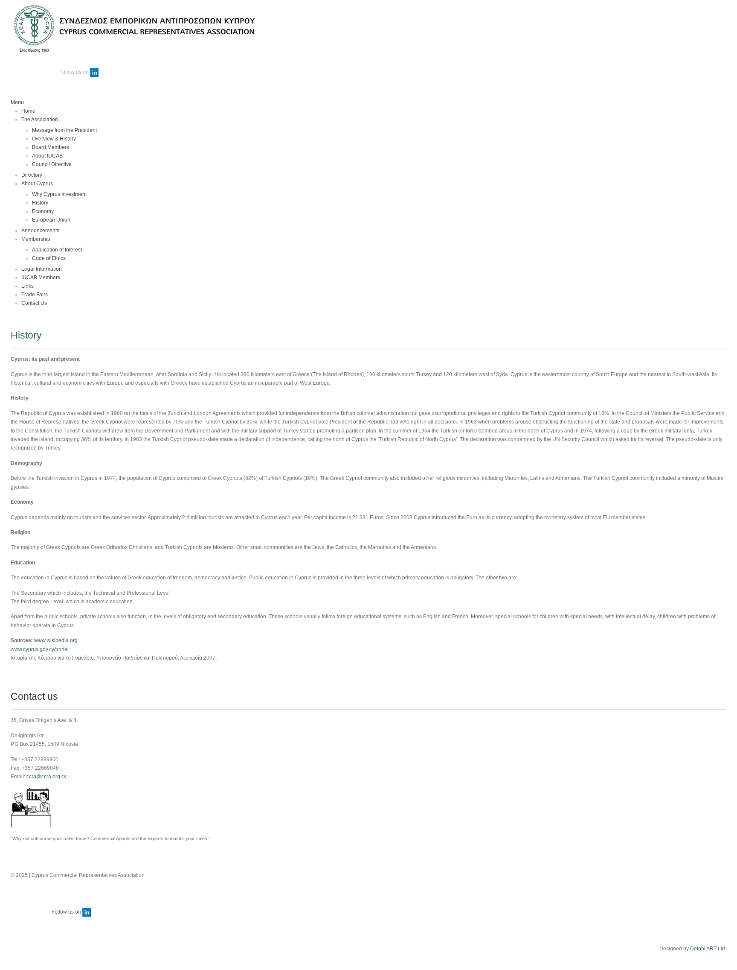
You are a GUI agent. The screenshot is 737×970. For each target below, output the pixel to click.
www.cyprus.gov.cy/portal (40, 649)
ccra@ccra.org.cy (46, 777)
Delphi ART (703, 949)
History (26, 335)
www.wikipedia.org (56, 640)
